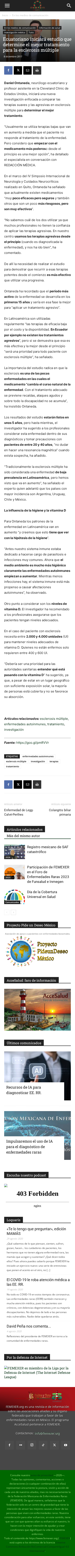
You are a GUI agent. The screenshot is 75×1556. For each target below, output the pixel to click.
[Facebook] (8, 70)
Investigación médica (14, 32)
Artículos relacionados (24, 829)
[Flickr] (20, 1445)
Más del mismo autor (23, 835)
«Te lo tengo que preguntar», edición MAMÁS (36, 1231)
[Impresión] (37, 70)
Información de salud (49, 27)
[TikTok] (43, 1445)
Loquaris (13, 1220)
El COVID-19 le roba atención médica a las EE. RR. (38, 1282)
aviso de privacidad (42, 1475)
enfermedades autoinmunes (25, 724)
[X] (18, 70)
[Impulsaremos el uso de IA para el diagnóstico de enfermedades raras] (37, 1135)
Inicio (5, 15)
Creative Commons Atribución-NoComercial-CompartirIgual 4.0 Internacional (37, 1547)
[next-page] (13, 912)
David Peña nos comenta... (29, 1326)
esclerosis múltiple (54, 719)
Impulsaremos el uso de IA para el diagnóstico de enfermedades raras (29, 1147)
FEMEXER (64, 1538)
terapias (54, 761)
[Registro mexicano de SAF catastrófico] (14, 852)
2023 (7, 877)
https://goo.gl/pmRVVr (32, 743)
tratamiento (55, 724)
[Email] (27, 70)
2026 (7, 857)
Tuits (31, 32)
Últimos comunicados (24, 1043)
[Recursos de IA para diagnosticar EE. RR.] (37, 1075)
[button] (7, 5)
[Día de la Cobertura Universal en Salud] (14, 897)
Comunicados (12, 902)
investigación (14, 730)
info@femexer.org (47, 1433)
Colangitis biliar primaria (60, 812)
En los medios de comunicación (30, 15)
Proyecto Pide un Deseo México (31, 925)
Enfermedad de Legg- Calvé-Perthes (18, 812)
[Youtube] (65, 1445)
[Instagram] (32, 1445)
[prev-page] (6, 912)
